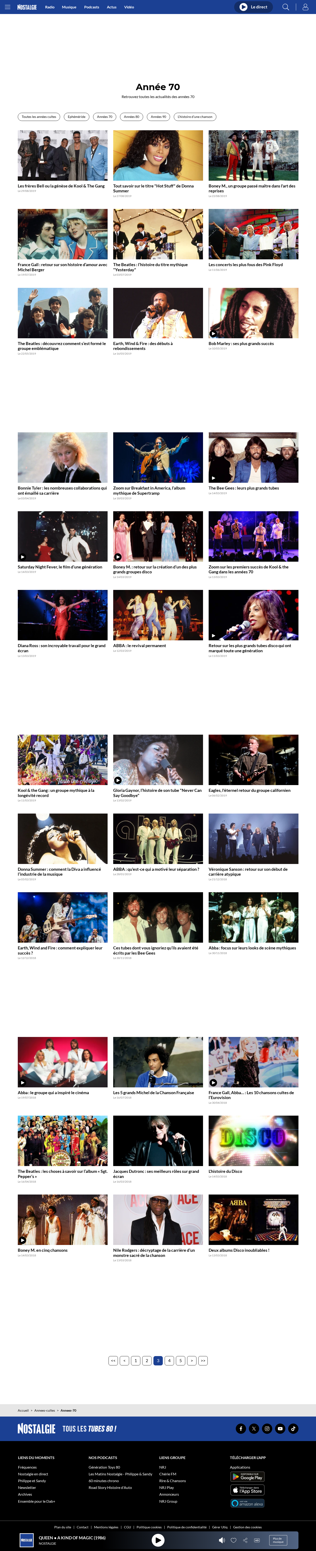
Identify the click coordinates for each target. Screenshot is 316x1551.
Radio (49, 7)
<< (113, 1360)
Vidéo (129, 7)
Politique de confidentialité (187, 1527)
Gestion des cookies (247, 1527)
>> (203, 1360)
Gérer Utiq (220, 1527)
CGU (127, 1527)
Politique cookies (149, 1527)
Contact (82, 1527)
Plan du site (62, 1527)
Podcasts (91, 7)
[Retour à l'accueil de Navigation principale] (27, 7)
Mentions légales (106, 1527)
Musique (69, 7)
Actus (111, 7)
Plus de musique (278, 1540)
